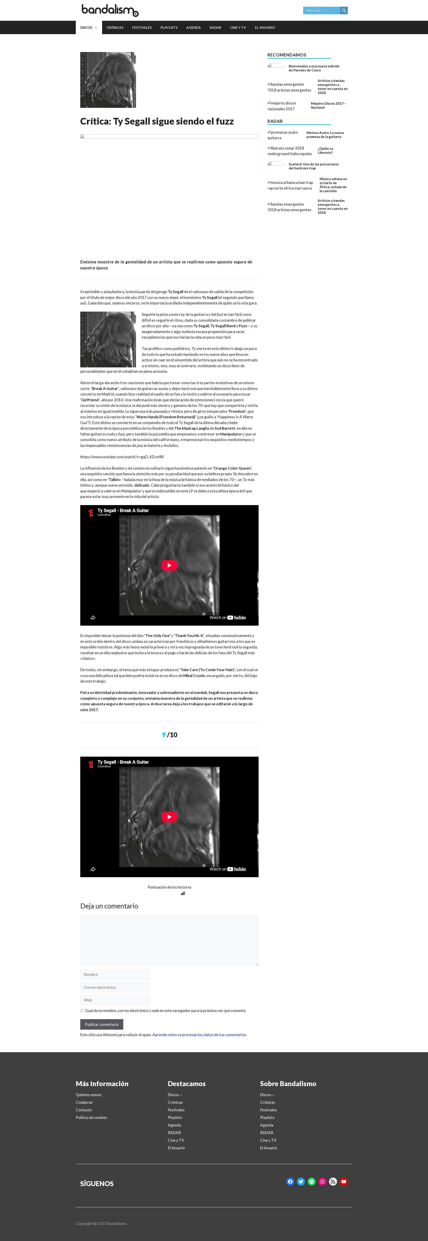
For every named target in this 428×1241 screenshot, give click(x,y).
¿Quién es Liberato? (325, 150)
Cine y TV (238, 27)
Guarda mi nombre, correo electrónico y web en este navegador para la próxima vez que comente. (165, 1010)
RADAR (215, 27)
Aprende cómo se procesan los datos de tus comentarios (199, 1034)
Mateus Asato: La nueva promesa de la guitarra (325, 135)
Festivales (142, 27)
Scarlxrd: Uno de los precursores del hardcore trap (314, 166)
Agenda (193, 27)
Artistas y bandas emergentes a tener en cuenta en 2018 (333, 87)
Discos (86, 27)
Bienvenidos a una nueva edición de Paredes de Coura (314, 68)
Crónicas (115, 27)
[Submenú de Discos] (181, 1095)
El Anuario (265, 27)
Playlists (168, 27)
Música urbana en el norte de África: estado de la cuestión (333, 185)
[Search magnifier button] (344, 10)
